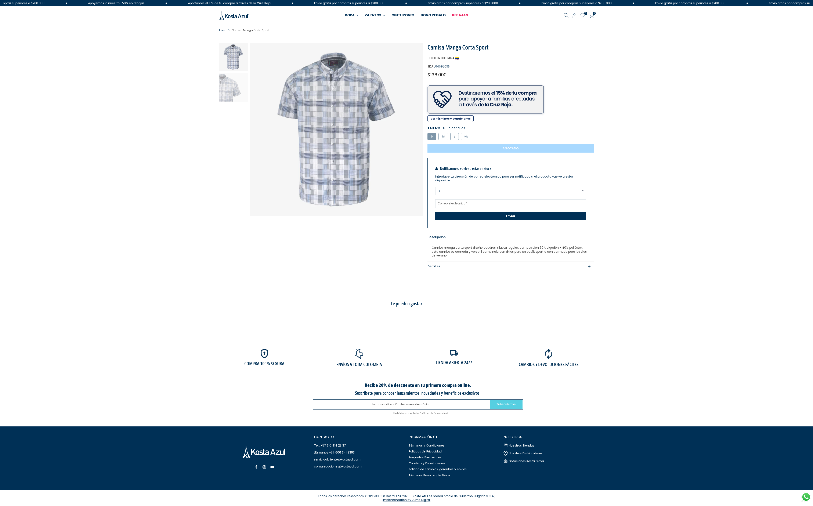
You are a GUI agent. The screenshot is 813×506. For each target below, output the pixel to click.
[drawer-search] (566, 15)
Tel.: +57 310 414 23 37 (330, 445)
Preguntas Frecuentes (425, 457)
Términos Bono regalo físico (429, 475)
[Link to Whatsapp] (806, 497)
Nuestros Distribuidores (525, 453)
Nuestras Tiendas (521, 445)
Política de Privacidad (434, 413)
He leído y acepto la (420, 413)
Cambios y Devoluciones (427, 463)
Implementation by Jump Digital (406, 500)
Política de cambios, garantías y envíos (438, 469)
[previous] (258, 129)
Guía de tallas (454, 128)
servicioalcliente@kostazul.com (337, 459)
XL (467, 137)
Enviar (510, 216)
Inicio (222, 30)
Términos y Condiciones (426, 445)
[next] (415, 129)
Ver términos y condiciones (450, 119)
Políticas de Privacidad (425, 451)
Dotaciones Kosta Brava (526, 461)
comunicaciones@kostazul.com (338, 466)
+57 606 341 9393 (342, 452)
